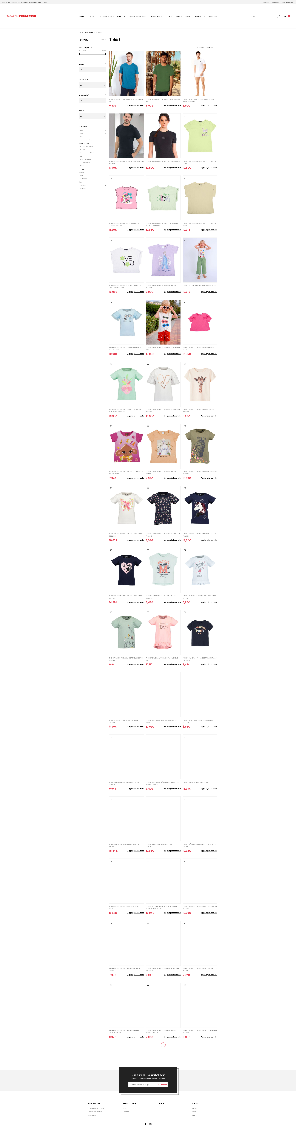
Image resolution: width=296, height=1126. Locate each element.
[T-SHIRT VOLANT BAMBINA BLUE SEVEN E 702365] (200, 260)
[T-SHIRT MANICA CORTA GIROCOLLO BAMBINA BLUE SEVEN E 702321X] (126, 384)
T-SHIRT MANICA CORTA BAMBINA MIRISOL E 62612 (198, 348)
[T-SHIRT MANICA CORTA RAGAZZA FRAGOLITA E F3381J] (200, 135)
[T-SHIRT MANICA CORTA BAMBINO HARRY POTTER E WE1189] (126, 1005)
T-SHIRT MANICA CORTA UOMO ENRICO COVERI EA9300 (126, 162)
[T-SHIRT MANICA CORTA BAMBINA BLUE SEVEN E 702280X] (163, 508)
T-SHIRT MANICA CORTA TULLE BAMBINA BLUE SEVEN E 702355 (125, 348)
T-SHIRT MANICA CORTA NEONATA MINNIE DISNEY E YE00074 (124, 224)
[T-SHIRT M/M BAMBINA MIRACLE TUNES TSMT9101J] (163, 819)
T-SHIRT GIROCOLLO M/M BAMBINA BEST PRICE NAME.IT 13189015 (162, 783)
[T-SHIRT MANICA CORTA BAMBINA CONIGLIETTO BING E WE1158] (126, 446)
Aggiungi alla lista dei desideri (111, 53)
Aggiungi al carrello (135, 105)
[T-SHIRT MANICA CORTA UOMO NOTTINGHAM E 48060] (126, 73)
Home (81, 32)
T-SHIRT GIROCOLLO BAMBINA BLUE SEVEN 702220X (198, 721)
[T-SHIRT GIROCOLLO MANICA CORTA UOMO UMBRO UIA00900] (200, 73)
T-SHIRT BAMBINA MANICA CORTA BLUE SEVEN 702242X (162, 659)
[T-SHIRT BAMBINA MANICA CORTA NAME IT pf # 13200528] (200, 632)
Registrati (265, 2)
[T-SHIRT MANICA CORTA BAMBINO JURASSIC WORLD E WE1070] (163, 1005)
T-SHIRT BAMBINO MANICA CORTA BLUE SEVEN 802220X (199, 1094)
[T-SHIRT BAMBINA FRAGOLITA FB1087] (200, 757)
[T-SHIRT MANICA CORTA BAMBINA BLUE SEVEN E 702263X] (200, 508)
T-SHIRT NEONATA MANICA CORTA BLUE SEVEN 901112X (199, 597)
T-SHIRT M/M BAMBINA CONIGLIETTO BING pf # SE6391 (199, 845)
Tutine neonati (85, 163)
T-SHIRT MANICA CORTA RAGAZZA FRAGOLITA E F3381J (200, 162)
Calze (81, 133)
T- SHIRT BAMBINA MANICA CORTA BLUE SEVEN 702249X (126, 659)
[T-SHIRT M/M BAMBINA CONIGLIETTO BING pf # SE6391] (200, 819)
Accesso (275, 2)
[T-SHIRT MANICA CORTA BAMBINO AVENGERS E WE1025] (200, 943)
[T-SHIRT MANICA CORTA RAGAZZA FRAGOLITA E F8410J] (200, 198)
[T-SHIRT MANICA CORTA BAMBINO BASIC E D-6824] (126, 881)
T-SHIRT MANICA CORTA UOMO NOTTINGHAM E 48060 (126, 100)
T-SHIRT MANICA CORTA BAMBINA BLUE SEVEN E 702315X (163, 410)
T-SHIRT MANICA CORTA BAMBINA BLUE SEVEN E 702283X (126, 535)
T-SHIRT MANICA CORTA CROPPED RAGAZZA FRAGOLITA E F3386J (125, 286)
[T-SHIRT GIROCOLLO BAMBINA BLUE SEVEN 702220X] (200, 694)
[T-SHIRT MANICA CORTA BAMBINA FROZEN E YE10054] (163, 260)
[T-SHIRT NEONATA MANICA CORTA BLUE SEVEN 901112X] (200, 570)
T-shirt (82, 169)
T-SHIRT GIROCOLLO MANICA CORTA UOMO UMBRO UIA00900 (198, 100)
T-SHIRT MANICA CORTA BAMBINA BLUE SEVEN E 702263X (200, 535)
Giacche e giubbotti (87, 153)
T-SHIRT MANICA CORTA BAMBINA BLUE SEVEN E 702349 (163, 348)
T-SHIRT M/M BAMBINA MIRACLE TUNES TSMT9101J (160, 845)
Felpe (82, 166)
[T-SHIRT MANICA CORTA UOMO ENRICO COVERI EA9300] (126, 135)
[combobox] (263, 16)
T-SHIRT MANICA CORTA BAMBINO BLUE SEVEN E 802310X (200, 907)
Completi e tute (85, 159)
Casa (81, 176)
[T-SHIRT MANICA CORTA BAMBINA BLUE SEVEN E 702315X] (163, 384)
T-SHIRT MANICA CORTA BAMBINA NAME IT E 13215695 (198, 410)
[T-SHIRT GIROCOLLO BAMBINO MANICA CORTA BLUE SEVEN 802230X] (163, 1067)
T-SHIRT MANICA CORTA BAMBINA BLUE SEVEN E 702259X (126, 597)
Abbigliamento (84, 143)
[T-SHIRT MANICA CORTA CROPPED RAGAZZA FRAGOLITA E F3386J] (126, 260)
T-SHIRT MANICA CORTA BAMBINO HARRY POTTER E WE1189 (124, 1031)
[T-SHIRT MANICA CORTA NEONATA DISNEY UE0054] (126, 694)
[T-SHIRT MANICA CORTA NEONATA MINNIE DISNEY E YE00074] (126, 198)
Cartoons (82, 172)
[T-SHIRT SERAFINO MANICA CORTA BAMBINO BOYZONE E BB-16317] (163, 881)
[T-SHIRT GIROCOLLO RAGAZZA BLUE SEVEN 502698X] (163, 694)
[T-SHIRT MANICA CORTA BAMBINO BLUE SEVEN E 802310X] (200, 881)
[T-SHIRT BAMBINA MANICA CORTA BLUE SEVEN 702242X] (163, 632)
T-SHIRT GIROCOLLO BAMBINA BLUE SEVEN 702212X (124, 783)
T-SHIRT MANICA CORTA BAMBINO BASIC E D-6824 (125, 907)
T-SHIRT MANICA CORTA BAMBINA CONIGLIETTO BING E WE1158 (126, 473)
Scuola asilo (83, 179)
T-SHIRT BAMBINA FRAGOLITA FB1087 (196, 782)
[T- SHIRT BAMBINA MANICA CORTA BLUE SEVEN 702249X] (126, 632)
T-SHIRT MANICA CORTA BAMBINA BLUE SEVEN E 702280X (163, 535)
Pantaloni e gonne (86, 146)
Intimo (81, 130)
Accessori (82, 185)
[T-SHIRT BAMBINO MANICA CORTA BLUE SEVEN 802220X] (200, 1067)
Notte (80, 137)
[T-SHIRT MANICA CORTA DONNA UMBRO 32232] (163, 135)
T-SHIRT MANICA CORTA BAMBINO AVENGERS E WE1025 (200, 969)
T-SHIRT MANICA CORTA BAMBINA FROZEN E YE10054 (161, 286)
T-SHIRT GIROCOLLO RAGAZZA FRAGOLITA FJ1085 (124, 845)
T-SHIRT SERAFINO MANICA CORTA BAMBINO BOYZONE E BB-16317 (162, 907)
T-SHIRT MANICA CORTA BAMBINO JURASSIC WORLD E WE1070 (162, 1031)
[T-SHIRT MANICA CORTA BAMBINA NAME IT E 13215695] (200, 384)
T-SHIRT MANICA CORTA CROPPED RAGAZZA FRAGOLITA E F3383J (162, 224)
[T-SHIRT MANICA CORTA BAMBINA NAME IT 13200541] (163, 570)
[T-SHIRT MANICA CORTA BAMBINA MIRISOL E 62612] (200, 322)
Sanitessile (82, 188)
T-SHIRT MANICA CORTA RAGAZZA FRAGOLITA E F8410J (200, 224)
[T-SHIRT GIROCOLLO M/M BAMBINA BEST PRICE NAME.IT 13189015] (163, 757)
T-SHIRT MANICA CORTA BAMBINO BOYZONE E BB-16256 (162, 969)
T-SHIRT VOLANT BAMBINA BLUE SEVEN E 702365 (200, 285)
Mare (80, 182)
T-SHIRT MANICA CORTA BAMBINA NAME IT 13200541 (161, 597)
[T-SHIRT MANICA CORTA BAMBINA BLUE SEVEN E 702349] (163, 322)
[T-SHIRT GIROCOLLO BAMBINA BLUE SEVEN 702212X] (126, 757)
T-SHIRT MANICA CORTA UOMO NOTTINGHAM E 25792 (163, 100)
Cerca (278, 16)
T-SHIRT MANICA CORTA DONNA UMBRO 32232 (163, 161)
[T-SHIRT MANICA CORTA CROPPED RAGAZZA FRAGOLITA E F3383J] (163, 198)
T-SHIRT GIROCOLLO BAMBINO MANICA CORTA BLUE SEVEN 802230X (162, 1094)
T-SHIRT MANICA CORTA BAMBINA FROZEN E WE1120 (161, 473)
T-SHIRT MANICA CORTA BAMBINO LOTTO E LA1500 (124, 1094)
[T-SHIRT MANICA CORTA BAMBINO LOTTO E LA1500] (126, 1067)
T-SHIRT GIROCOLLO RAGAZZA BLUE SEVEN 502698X (161, 721)
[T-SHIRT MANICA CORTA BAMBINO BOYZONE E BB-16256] (163, 943)
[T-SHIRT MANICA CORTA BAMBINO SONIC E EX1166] (126, 943)
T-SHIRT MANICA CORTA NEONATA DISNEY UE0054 (124, 721)
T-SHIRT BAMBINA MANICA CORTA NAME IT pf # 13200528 (200, 659)
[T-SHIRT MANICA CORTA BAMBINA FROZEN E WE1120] (163, 446)
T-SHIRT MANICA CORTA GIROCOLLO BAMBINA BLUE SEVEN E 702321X (125, 410)
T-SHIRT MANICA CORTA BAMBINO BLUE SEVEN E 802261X (200, 1031)
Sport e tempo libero (86, 140)
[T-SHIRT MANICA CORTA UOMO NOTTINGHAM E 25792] (163, 73)
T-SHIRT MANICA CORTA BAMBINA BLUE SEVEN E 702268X (200, 473)
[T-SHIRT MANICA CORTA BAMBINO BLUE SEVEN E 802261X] (200, 1005)
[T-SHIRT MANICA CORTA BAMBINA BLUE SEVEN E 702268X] (200, 446)
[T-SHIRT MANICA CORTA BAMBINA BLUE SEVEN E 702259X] (126, 570)
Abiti (81, 156)
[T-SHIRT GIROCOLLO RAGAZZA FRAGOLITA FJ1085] (126, 819)
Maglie (82, 150)
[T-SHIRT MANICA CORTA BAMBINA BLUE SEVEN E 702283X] (126, 508)
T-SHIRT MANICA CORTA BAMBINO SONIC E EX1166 (124, 969)
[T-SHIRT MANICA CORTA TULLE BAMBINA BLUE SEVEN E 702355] (126, 322)
